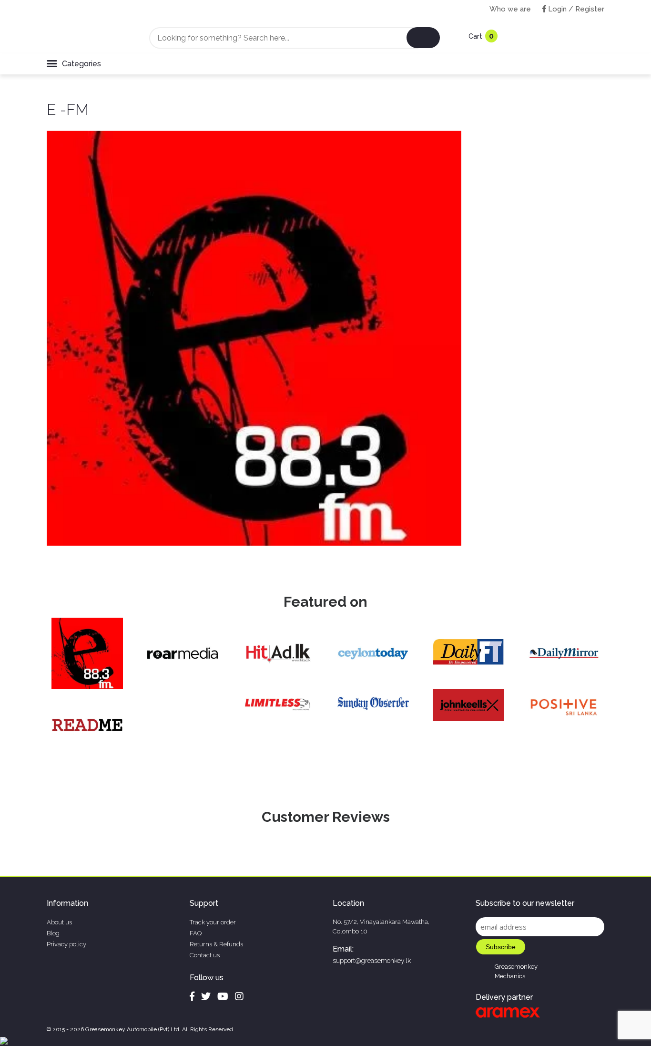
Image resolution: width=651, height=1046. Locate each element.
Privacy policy (66, 944)
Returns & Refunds (216, 944)
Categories (81, 63)
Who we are (510, 9)
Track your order (213, 922)
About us (59, 922)
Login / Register (575, 9)
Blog (53, 933)
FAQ (196, 933)
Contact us (205, 955)
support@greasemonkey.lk (372, 960)
